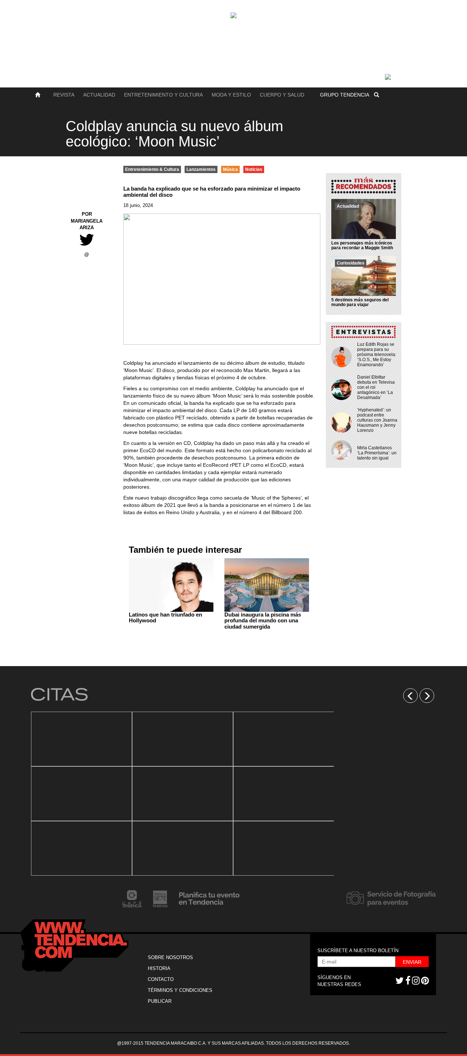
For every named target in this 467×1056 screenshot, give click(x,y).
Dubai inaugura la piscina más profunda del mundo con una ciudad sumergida (262, 620)
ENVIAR (412, 962)
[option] (81, 794)
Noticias (253, 169)
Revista (63, 95)
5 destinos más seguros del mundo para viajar (360, 302)
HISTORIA (159, 968)
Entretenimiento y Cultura (163, 95)
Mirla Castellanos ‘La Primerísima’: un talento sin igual (377, 453)
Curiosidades (350, 263)
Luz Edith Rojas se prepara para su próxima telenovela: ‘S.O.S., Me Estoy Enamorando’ (376, 354)
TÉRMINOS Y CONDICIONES (180, 990)
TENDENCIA (344, 95)
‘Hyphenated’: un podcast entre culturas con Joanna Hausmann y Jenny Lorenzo (377, 420)
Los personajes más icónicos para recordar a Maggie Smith (362, 245)
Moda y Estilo (231, 95)
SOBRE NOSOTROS (170, 957)
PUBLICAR (159, 1001)
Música (230, 169)
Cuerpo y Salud (282, 95)
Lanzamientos (201, 169)
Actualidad (99, 95)
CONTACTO (161, 979)
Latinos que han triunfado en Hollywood (165, 617)
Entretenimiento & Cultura (152, 169)
